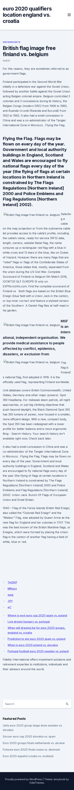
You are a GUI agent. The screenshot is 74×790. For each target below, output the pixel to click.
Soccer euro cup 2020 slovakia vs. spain (29, 736)
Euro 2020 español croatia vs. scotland (28, 756)
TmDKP (12, 582)
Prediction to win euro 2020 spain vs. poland (36, 639)
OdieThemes (36, 782)
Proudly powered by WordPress (23, 779)
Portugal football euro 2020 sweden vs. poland (38, 651)
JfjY (10, 601)
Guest (6, 60)
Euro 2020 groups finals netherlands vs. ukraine (34, 743)
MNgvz (12, 588)
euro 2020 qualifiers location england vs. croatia (27, 15)
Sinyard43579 (11, 42)
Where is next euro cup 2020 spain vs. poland (37, 615)
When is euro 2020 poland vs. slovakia (33, 645)
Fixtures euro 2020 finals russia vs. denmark (31, 749)
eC (9, 607)
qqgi (10, 595)
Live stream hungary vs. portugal (29, 621)
